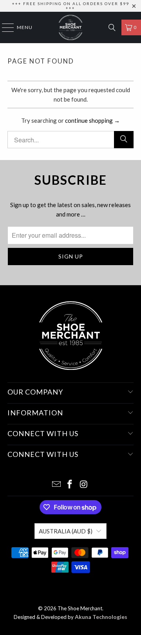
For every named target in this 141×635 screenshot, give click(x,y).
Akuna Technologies (101, 616)
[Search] (112, 27)
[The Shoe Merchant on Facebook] (70, 484)
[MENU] (4, 27)
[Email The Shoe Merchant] (56, 484)
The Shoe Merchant (80, 608)
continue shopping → (92, 120)
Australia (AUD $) (65, 531)
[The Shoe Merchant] (70, 27)
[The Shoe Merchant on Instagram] (84, 484)
